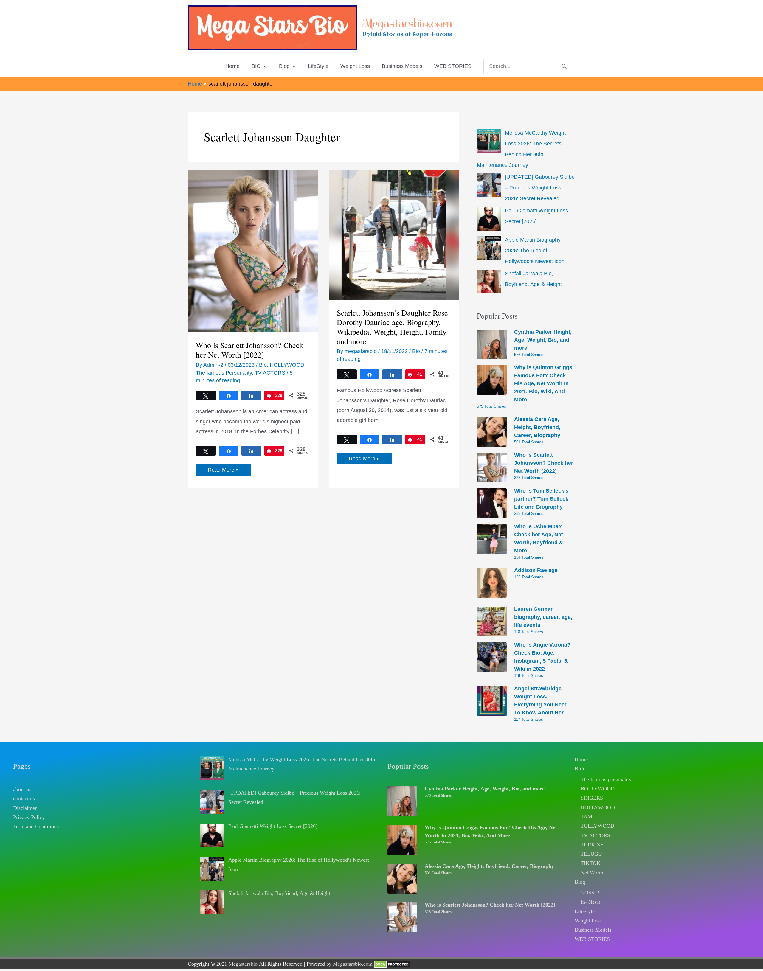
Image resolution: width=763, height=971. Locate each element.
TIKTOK (591, 863)
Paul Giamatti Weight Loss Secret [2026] (272, 826)
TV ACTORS (270, 373)
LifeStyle (585, 911)
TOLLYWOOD (597, 826)
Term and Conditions (36, 826)
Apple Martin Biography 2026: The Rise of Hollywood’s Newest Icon (535, 250)
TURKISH (592, 845)
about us (22, 789)
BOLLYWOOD (598, 789)
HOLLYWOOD (287, 365)
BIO (579, 769)
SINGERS (592, 798)
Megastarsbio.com (407, 23)
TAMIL (589, 817)
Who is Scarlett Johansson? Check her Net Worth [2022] (249, 350)
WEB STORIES (592, 939)
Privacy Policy (29, 817)
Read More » (223, 471)
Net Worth (592, 873)
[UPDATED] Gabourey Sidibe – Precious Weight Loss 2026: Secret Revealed (540, 187)
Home (581, 759)
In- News (591, 902)
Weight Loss (588, 921)
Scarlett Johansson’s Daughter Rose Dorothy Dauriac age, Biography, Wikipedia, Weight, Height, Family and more (392, 326)
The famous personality (606, 779)
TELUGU (591, 854)
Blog (580, 882)
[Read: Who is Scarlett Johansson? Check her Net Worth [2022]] (253, 251)
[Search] (564, 66)
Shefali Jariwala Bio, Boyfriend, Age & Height (279, 893)
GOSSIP (590, 893)
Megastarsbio (243, 963)
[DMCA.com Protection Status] (392, 963)
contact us (24, 798)
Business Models (593, 930)
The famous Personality (224, 373)
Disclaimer (25, 808)
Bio (263, 365)
